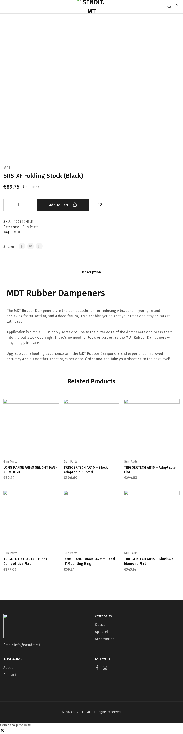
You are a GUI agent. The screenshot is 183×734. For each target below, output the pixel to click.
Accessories (104, 639)
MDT (6, 168)
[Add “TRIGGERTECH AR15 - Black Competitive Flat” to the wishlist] (56, 509)
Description (91, 272)
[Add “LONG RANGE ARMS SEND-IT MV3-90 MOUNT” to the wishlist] (56, 418)
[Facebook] (97, 668)
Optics (100, 625)
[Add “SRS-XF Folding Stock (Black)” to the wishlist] (100, 204)
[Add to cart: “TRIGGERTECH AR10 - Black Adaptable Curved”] (116, 404)
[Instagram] (105, 668)
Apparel (101, 632)
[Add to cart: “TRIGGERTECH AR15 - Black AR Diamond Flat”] (177, 495)
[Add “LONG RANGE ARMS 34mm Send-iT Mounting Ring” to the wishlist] (116, 509)
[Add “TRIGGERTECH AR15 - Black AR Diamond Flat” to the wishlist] (177, 509)
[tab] (91, 272)
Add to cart (59, 205)
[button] (2, 731)
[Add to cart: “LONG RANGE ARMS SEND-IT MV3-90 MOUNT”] (56, 404)
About (8, 668)
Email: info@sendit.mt (21, 645)
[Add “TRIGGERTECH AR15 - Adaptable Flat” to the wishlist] (177, 418)
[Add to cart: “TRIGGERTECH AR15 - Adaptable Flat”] (177, 404)
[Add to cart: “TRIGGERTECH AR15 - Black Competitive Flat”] (56, 495)
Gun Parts (30, 227)
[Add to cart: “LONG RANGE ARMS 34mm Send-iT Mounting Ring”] (116, 495)
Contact (9, 675)
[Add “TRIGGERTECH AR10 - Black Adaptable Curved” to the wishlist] (116, 418)
